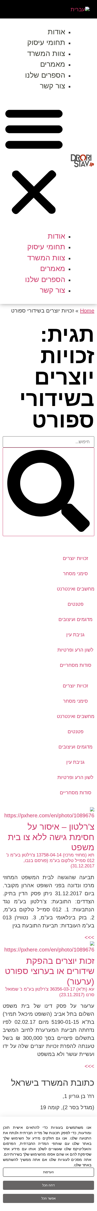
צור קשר (52, 86)
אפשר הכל (48, 1198)
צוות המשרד (46, 54)
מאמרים (52, 64)
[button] (34, 161)
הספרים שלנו (45, 75)
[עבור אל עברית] (80, 9)
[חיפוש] (48, 491)
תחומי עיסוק (46, 43)
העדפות (48, 1172)
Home (87, 311)
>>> (89, 937)
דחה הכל (48, 1185)
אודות (56, 32)
